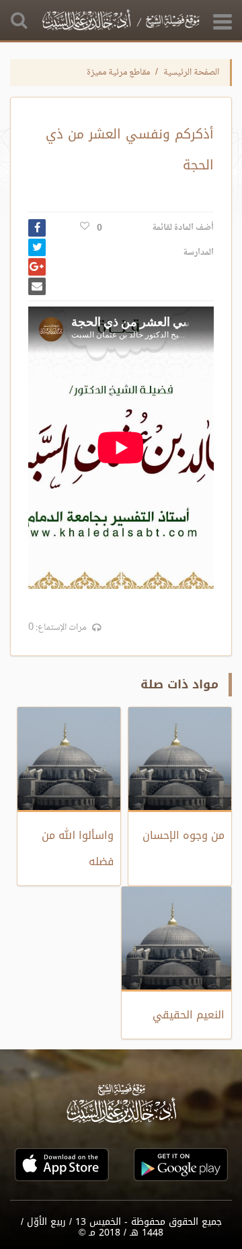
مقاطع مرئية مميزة (118, 73)
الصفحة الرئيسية (191, 73)
